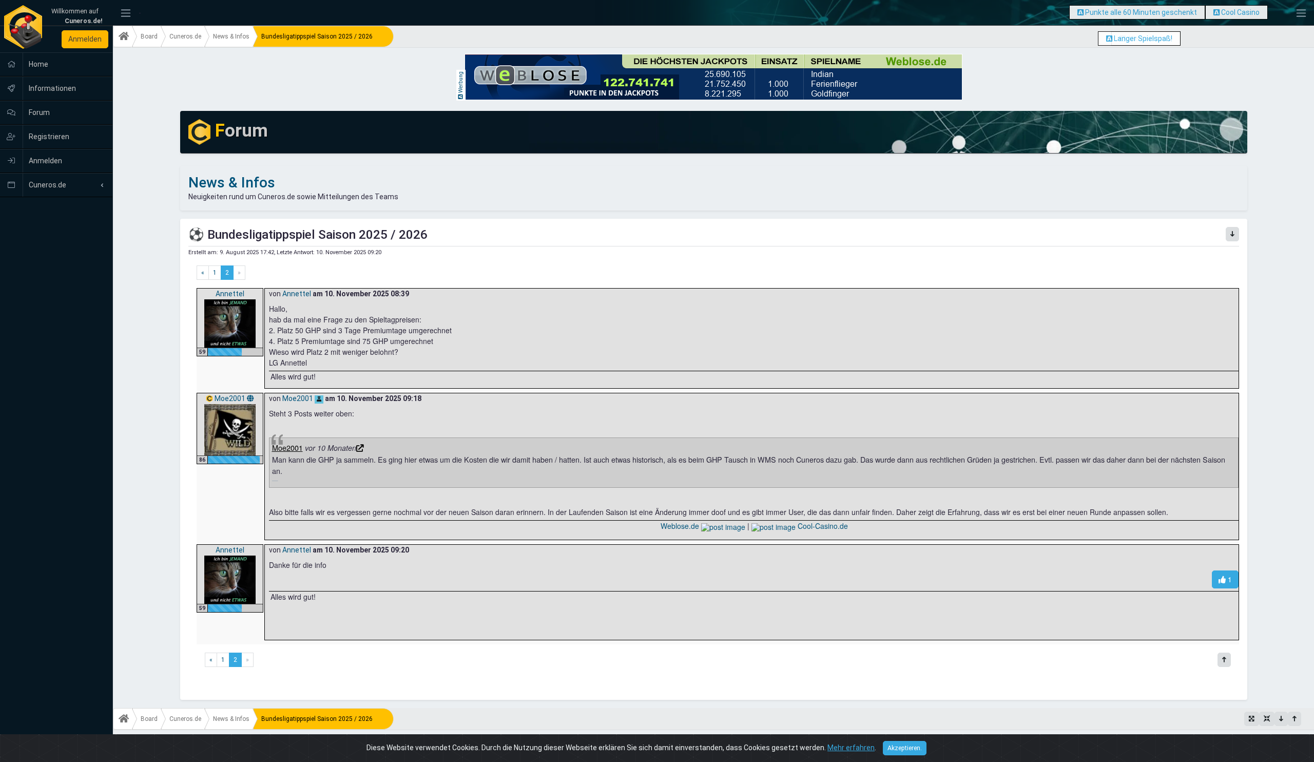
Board (149, 36)
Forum (38, 112)
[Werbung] (1080, 12)
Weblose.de (681, 526)
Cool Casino (1240, 12)
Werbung (460, 82)
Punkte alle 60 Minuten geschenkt (1141, 12)
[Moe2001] (230, 429)
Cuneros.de (46, 185)
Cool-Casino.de (822, 526)
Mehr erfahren (851, 748)
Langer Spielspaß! (1143, 38)
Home (37, 64)
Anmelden (85, 39)
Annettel (230, 294)
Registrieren (48, 136)
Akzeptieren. (904, 748)
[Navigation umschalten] (126, 13)
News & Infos (231, 36)
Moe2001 (231, 398)
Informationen (51, 88)
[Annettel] (230, 323)
